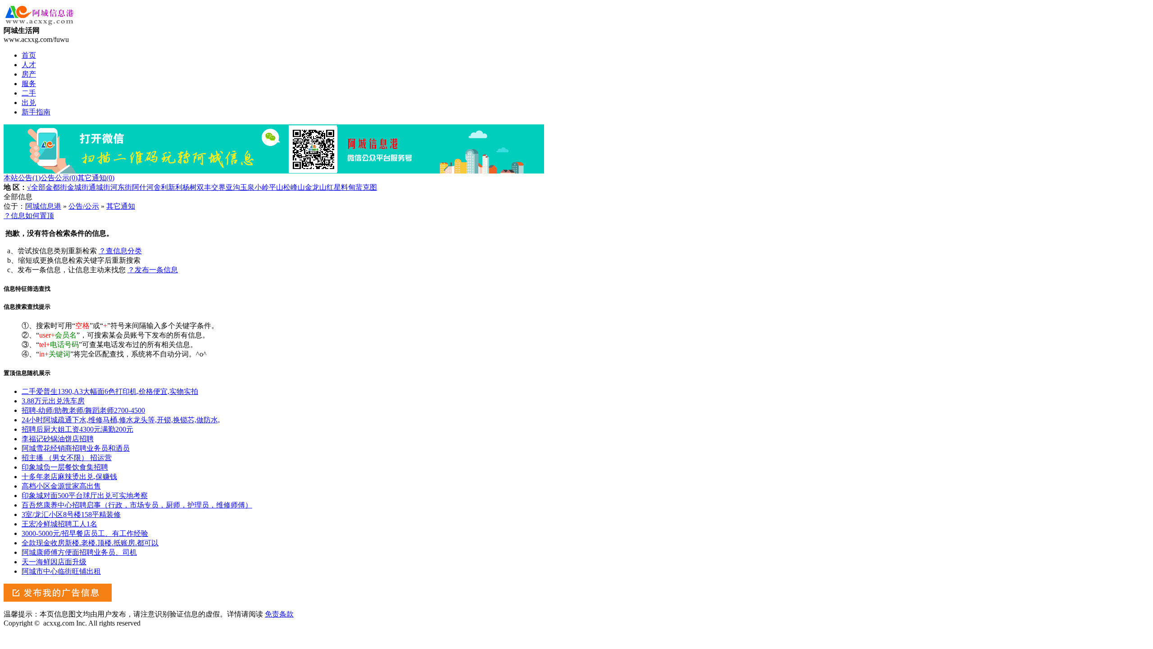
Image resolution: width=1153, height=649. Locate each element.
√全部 (36, 187)
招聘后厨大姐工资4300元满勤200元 (77, 429)
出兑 (29, 102)
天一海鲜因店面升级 (54, 562)
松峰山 (294, 187)
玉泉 (247, 187)
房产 (29, 74)
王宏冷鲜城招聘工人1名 (59, 524)
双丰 (204, 187)
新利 (175, 187)
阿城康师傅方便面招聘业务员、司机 (79, 552)
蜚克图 (366, 187)
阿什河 (143, 187)
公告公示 (59, 178)
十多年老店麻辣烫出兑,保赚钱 (69, 476)
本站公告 (22, 178)
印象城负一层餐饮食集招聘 (65, 467)
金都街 (56, 187)
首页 (29, 55)
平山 (276, 187)
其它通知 (95, 178)
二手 (29, 93)
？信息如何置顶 (29, 215)
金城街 (78, 187)
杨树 (189, 187)
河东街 (121, 187)
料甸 (348, 187)
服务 (29, 83)
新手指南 (36, 112)
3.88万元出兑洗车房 (53, 401)
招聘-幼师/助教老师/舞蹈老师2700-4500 (83, 410)
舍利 (161, 187)
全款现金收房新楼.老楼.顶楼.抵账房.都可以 (90, 543)
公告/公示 (83, 206)
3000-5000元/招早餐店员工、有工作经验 (85, 533)
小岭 (261, 187)
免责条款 (279, 614)
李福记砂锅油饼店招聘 (58, 439)
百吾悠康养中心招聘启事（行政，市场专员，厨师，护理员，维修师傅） (137, 505)
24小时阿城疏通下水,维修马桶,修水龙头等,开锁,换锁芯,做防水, (121, 420)
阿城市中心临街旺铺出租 (61, 571)
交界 (218, 187)
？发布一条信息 (152, 270)
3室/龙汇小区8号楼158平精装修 (71, 514)
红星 (334, 187)
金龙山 (316, 187)
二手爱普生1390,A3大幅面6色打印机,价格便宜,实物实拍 (110, 391)
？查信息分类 (120, 251)
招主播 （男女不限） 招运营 (67, 458)
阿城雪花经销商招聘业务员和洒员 (76, 448)
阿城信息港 (43, 206)
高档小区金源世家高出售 (61, 486)
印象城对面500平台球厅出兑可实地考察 (85, 495)
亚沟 (233, 187)
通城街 (99, 187)
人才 (29, 65)
